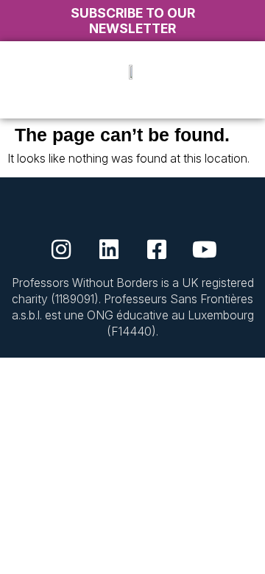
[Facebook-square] (157, 249)
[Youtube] (205, 249)
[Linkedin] (109, 249)
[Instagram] (61, 249)
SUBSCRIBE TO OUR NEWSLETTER (133, 20)
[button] (132, 102)
